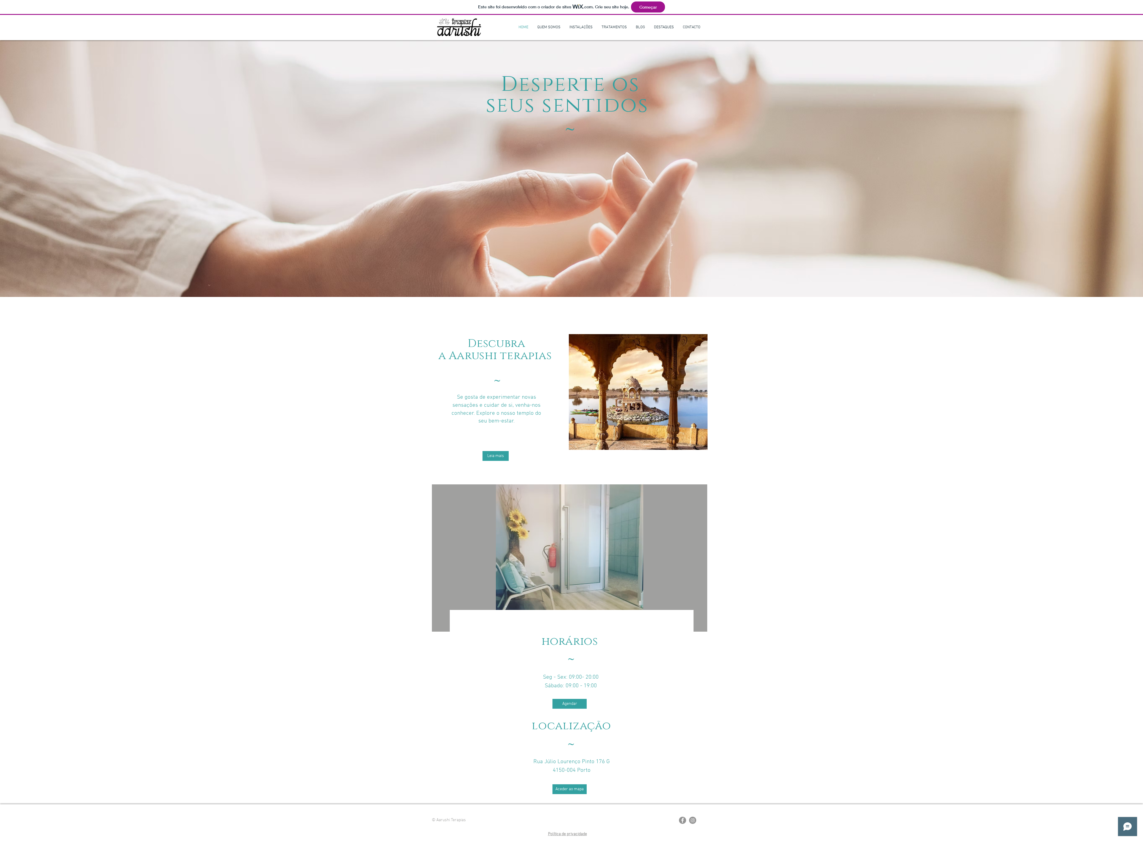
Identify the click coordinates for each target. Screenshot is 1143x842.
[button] (569, 558)
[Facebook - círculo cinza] (682, 820)
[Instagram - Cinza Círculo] (692, 820)
